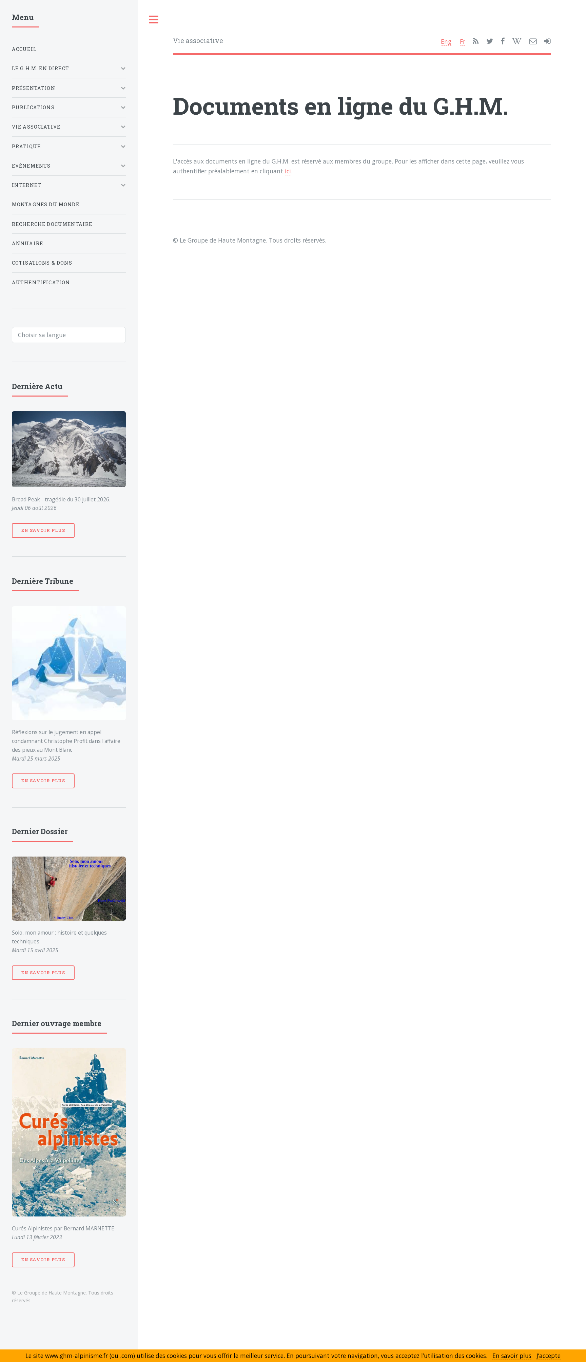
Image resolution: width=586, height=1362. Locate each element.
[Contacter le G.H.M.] (533, 41)
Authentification (41, 282)
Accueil (24, 49)
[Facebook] (503, 41)
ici (288, 171)
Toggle (154, 20)
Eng (446, 41)
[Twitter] (489, 41)
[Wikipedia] (517, 41)
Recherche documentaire (52, 224)
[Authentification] (547, 41)
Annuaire (27, 243)
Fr (462, 41)
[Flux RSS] (475, 41)
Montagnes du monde (45, 204)
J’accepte (548, 1355)
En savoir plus (43, 530)
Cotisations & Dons (42, 263)
